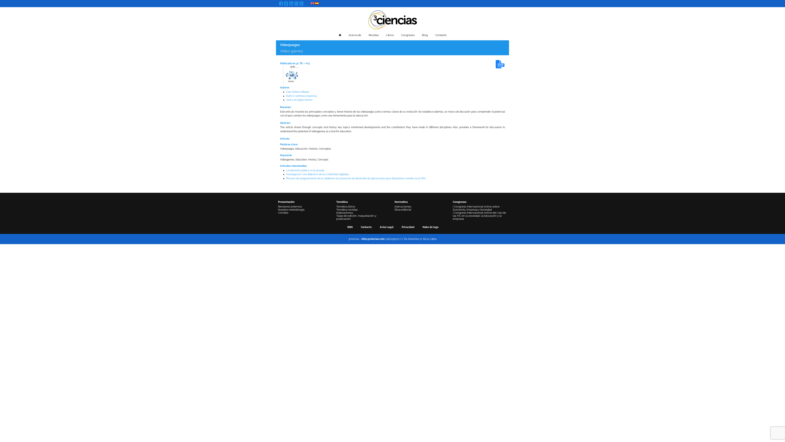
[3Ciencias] (392, 19)
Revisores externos (290, 206)
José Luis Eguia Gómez (299, 99)
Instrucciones (403, 206)
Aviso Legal (387, 227)
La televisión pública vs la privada (305, 170)
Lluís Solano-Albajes (297, 91)
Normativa (401, 201)
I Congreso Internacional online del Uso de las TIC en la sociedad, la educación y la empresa (479, 215)
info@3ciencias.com (373, 239)
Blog (425, 35)
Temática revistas (347, 209)
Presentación (286, 201)
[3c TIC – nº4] (291, 75)
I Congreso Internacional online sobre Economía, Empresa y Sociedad (476, 208)
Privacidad (408, 227)
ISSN (350, 227)
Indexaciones (344, 212)
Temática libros (345, 206)
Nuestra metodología (291, 209)
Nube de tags (430, 227)
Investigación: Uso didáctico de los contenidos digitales (317, 174)
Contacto (440, 35)
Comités (283, 212)
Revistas (374, 35)
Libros (390, 35)
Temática (342, 201)
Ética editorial (403, 209)
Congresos (408, 35)
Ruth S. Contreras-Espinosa (301, 96)
